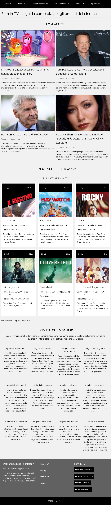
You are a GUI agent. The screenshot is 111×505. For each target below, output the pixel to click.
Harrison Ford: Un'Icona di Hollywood (24, 134)
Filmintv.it (7, 4)
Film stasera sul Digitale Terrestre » (15, 321)
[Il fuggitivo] (18, 204)
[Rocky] (92, 204)
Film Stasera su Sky (62, 4)
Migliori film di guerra (95, 348)
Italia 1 (67, 187)
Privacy (43, 470)
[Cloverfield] (55, 270)
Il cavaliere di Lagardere (90, 287)
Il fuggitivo (9, 220)
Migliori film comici (95, 422)
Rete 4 (29, 187)
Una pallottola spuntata (94, 439)
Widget (43, 483)
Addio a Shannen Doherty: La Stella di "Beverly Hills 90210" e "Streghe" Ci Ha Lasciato (80, 138)
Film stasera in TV (82, 483)
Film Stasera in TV (40, 4)
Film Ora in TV (22, 4)
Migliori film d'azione (68, 422)
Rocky (80, 220)
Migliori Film (95, 4)
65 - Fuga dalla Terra (14, 287)
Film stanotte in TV (83, 489)
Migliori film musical (42, 422)
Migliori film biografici (16, 385)
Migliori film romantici (95, 385)
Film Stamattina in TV (84, 470)
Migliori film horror (68, 385)
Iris (105, 254)
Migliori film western (42, 385)
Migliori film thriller (42, 348)
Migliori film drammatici (15, 348)
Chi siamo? (44, 464)
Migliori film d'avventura (16, 422)
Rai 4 (30, 254)
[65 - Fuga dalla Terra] (18, 270)
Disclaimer (44, 477)
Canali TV (79, 4)
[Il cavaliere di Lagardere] (92, 270)
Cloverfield (46, 287)
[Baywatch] (55, 204)
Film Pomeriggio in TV (84, 476)
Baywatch (45, 220)
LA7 (105, 187)
